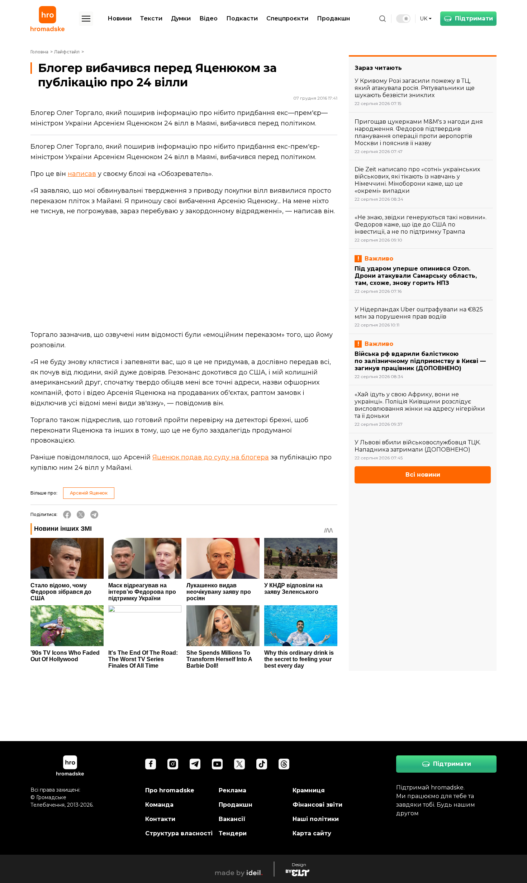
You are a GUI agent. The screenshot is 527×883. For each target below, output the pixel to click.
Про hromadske (169, 790)
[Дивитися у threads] (284, 764)
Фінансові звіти (317, 804)
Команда (159, 804)
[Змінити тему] (403, 18)
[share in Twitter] (81, 515)
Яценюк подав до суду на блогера (210, 457)
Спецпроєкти (287, 18)
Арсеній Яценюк (89, 493)
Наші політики (316, 819)
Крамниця (309, 790)
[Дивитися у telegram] (195, 764)
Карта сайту (312, 833)
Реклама (232, 790)
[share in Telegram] (94, 515)
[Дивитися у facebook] (150, 764)
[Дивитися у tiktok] (261, 764)
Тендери (233, 833)
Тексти (151, 18)
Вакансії (232, 819)
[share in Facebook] (67, 515)
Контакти (160, 819)
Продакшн (333, 18)
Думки (181, 18)
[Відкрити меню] (86, 18)
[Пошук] (382, 18)
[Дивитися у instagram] (172, 764)
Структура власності (179, 833)
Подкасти (242, 18)
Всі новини (422, 474)
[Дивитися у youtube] (217, 764)
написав (82, 174)
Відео (208, 18)
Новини (120, 18)
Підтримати (474, 18)
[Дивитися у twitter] (239, 764)
